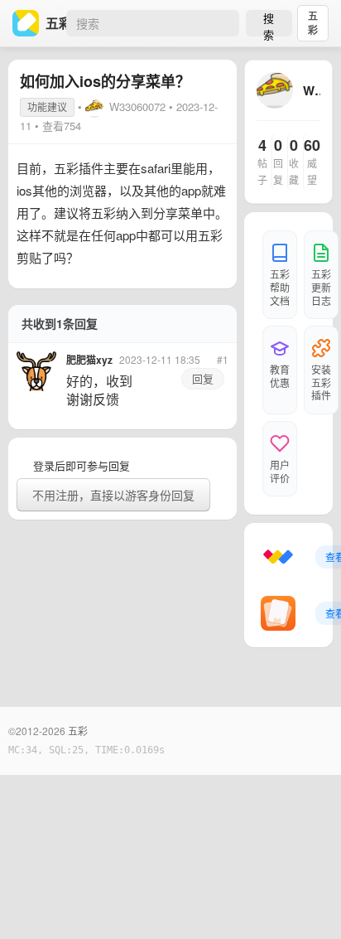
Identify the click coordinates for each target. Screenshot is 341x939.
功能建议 (47, 106)
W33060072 (137, 106)
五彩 (313, 22)
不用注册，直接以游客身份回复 (113, 494)
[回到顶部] (306, 901)
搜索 (268, 23)
